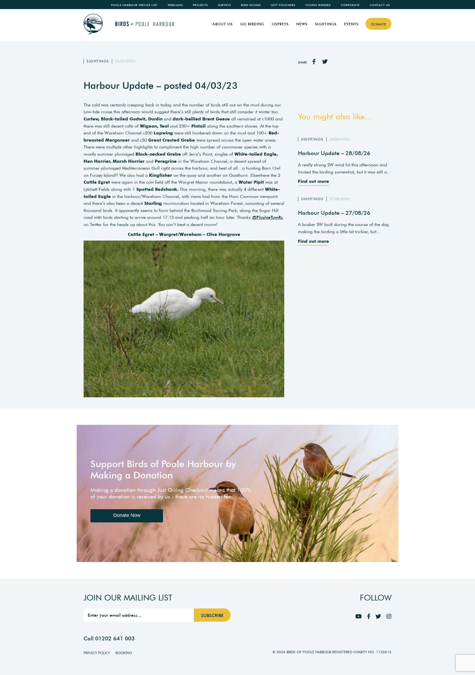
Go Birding (252, 24)
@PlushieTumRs (267, 217)
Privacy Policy (97, 653)
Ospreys (280, 24)
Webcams (175, 5)
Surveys (224, 5)
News (301, 24)
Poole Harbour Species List (134, 5)
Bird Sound (251, 5)
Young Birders (318, 5)
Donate (378, 24)
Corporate (350, 5)
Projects (200, 5)
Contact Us (380, 5)
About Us (222, 24)
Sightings (325, 24)
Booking (123, 653)
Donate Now (126, 515)
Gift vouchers (283, 5)
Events (351, 24)
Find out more (313, 181)
